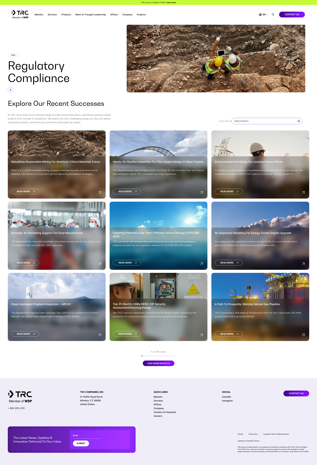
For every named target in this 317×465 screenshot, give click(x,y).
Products (66, 14)
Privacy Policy (253, 434)
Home (13, 55)
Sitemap (240, 434)
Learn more (171, 2)
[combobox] (266, 121)
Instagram (227, 400)
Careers (158, 416)
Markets (39, 14)
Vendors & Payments (165, 412)
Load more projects (158, 363)
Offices (114, 14)
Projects (141, 14)
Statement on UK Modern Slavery (248, 441)
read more (23, 191)
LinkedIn (226, 397)
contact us (292, 14)
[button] (262, 14)
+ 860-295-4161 (16, 408)
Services (52, 14)
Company (127, 14)
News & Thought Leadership (90, 14)
